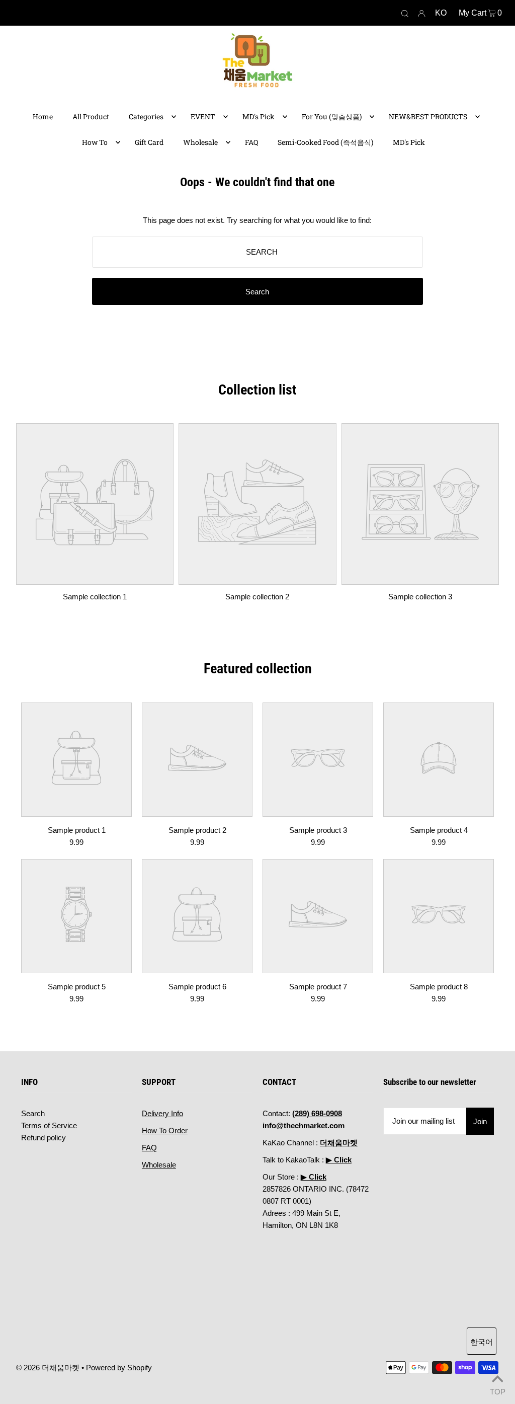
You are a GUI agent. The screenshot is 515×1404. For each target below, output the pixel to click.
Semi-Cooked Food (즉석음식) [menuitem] (325, 142)
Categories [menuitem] (146, 116)
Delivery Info (162, 1113)
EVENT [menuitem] (203, 116)
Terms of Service (49, 1125)
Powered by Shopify (119, 1367)
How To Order (165, 1130)
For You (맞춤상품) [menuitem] (332, 116)
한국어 (481, 1342)
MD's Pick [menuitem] (258, 116)
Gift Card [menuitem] (149, 142)
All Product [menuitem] (90, 116)
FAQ (149, 1147)
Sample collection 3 (420, 596)
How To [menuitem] (95, 142)
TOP (497, 1390)
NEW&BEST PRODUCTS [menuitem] (428, 116)
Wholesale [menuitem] (200, 142)
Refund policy (43, 1137)
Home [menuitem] (43, 116)
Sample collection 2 (257, 596)
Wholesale (159, 1164)
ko (441, 13)
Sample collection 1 (95, 596)
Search (33, 1113)
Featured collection (258, 668)
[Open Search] (404, 13)
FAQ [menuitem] (251, 142)
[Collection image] (95, 577)
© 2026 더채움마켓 (47, 1367)
